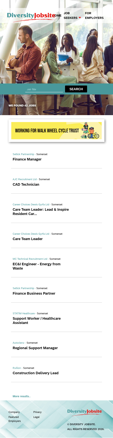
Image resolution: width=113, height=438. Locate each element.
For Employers (94, 15)
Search (76, 89)
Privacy (37, 411)
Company (14, 411)
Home (56, 15)
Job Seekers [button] (71, 15)
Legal (36, 416)
